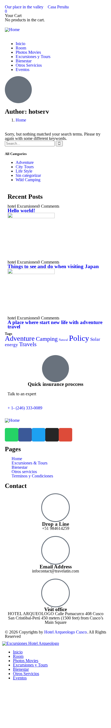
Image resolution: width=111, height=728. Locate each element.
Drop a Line (55, 524)
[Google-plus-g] (65, 434)
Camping (47, 339)
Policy (79, 338)
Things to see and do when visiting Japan (53, 266)
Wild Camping (28, 179)
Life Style (24, 171)
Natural (63, 339)
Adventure (25, 162)
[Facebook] (25, 434)
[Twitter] (38, 434)
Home (21, 120)
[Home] (12, 29)
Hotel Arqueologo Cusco (65, 632)
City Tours (25, 166)
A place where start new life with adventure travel (55, 324)
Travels (28, 344)
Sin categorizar (28, 175)
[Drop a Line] (55, 507)
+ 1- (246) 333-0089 (25, 408)
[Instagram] (52, 434)
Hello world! (21, 210)
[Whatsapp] (11, 434)
